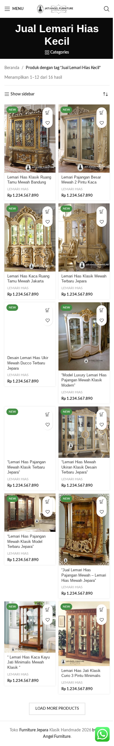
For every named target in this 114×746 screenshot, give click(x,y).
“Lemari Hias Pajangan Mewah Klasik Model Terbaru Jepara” (26, 541)
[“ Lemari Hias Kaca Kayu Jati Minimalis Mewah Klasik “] (30, 627)
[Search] (107, 9)
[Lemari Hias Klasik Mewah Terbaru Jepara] (84, 237)
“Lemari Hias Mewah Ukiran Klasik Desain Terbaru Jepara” (79, 467)
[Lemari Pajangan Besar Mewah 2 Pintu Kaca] (84, 138)
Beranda (11, 68)
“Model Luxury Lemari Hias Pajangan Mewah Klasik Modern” (84, 380)
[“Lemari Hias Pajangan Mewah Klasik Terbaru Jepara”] (30, 432)
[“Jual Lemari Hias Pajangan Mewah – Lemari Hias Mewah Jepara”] (84, 529)
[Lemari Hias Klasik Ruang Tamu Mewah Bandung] (30, 138)
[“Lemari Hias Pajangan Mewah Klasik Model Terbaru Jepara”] (30, 512)
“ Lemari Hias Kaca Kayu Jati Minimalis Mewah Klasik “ (28, 662)
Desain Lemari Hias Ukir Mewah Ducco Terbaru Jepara (27, 363)
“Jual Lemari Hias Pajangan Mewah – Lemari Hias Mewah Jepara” (83, 575)
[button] (47, 112)
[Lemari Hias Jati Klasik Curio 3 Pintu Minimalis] (84, 633)
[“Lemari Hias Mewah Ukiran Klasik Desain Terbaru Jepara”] (84, 432)
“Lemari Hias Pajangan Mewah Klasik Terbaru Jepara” (26, 467)
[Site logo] (57, 9)
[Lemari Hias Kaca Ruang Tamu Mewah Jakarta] (30, 237)
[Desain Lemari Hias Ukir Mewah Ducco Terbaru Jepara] (30, 328)
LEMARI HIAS (18, 189)
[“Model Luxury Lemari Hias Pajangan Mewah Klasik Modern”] (84, 336)
